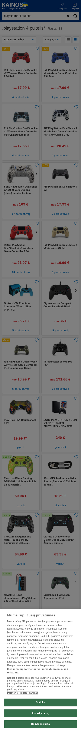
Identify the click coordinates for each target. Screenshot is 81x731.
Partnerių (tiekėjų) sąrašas (22, 692)
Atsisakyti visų (40, 713)
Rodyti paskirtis (40, 724)
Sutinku (40, 702)
